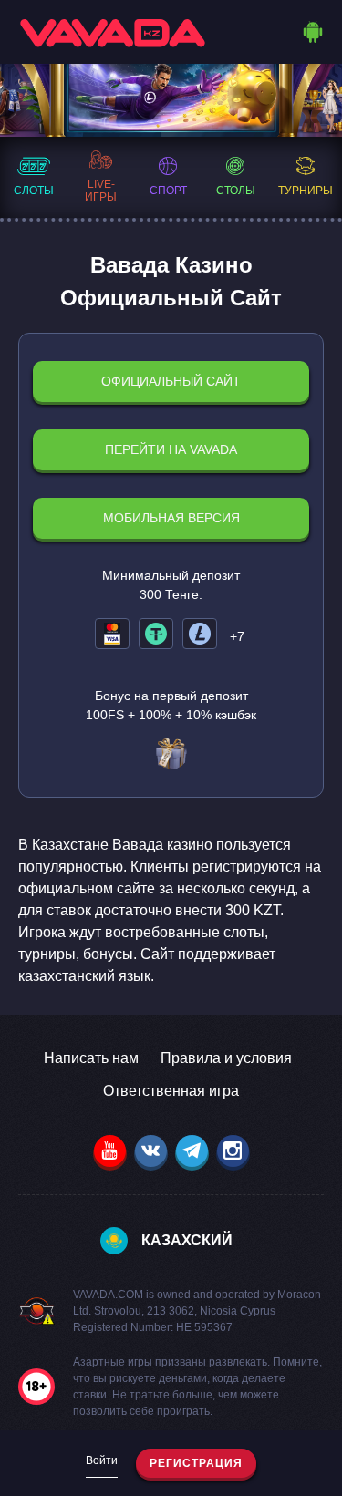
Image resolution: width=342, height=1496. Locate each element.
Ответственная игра (171, 1091)
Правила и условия (226, 1058)
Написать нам (91, 1058)
